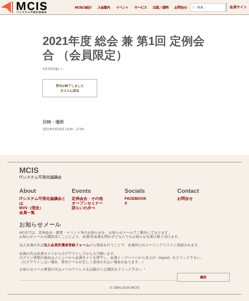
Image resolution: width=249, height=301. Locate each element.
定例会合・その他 (87, 198)
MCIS (29, 170)
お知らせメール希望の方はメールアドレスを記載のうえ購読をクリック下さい (82, 269)
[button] (83, 7)
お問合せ (185, 198)
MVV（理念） (31, 208)
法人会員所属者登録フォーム (66, 245)
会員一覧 (27, 212)
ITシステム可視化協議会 (40, 177)
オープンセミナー (87, 203)
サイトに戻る (69, 90)
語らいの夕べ (83, 208)
